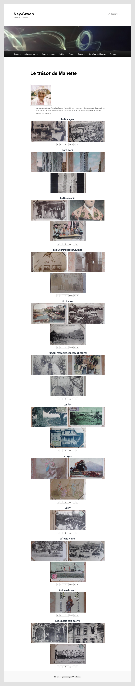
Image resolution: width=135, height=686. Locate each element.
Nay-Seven (24, 14)
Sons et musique (48, 54)
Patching (81, 54)
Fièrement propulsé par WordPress (67, 677)
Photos (71, 54)
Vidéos (61, 54)
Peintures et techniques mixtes (26, 54)
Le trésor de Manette (97, 54)
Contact (113, 54)
